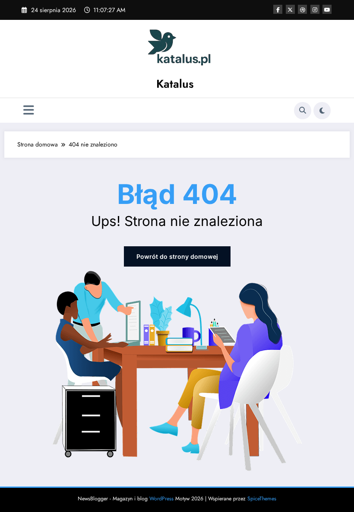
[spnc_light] (322, 110)
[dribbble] (302, 9)
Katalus (175, 84)
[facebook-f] (277, 9)
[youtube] (327, 9)
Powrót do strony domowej (177, 256)
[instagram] (314, 9)
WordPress (161, 498)
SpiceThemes (261, 498)
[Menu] (28, 110)
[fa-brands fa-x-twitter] (290, 9)
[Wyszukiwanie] (302, 110)
